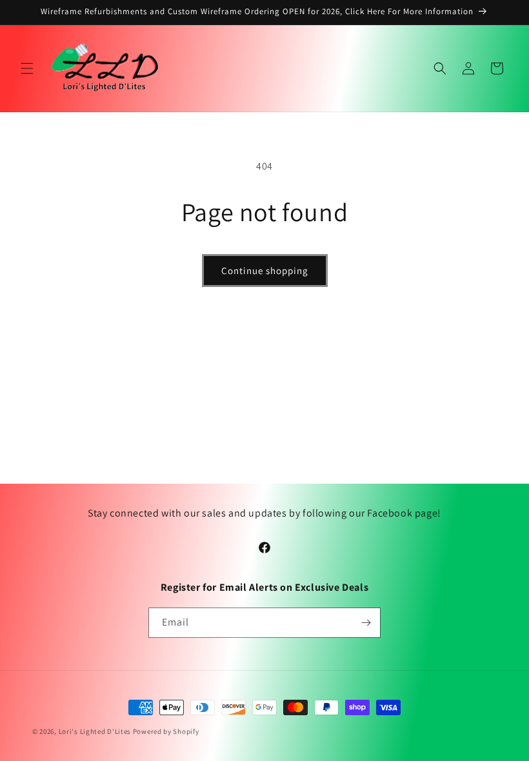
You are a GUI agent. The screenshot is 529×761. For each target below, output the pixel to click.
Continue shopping (264, 270)
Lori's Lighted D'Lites (95, 731)
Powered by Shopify (166, 731)
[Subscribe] (366, 623)
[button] (27, 68)
